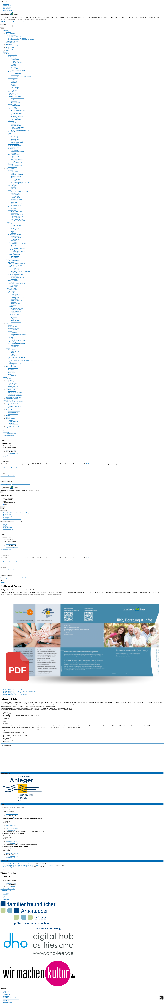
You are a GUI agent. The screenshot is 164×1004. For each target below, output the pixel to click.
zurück (2, 869)
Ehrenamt (10, 170)
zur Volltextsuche (7, 10)
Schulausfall (14, 332)
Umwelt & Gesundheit (14, 254)
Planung (10, 164)
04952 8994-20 (12, 825)
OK (1, 24)
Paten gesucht (14, 285)
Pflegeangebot (15, 345)
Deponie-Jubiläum (13, 93)
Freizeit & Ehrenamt (11, 168)
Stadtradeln (14, 153)
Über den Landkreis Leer (12, 426)
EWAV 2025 (11, 92)
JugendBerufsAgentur (16, 119)
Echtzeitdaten (14, 299)
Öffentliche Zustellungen (14, 36)
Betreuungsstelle (15, 227)
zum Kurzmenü (7, 8)
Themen (5, 52)
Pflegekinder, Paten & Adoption (16, 283)
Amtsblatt (8, 32)
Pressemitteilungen (9, 502)
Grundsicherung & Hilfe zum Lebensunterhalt (20, 360)
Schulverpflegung (13, 337)
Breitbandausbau (15, 105)
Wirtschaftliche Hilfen (16, 265)
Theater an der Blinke (16, 199)
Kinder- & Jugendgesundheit (18, 251)
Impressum (6, 996)
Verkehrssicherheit (16, 322)
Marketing (13, 177)
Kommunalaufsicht (13, 421)
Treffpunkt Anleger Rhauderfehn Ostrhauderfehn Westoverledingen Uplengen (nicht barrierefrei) (29, 865)
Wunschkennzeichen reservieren (12, 519)
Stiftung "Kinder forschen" (18, 277)
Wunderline (14, 305)
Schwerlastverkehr (16, 320)
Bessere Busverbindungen (18, 297)
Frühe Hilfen (14, 279)
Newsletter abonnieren (12, 388)
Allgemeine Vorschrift (16, 294)
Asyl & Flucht (11, 349)
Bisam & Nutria (15, 156)
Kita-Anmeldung (15, 273)
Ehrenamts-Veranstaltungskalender (20, 182)
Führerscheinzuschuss (17, 308)
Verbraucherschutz (13, 368)
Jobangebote (9, 44)
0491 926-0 (11, 450)
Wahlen (8, 428)
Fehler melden (7, 991)
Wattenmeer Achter (16, 205)
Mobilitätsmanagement (14, 145)
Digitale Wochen (15, 102)
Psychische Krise (15, 230)
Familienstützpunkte (13, 382)
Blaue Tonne (14, 61)
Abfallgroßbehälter (16, 73)
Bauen (10, 135)
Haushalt (10, 420)
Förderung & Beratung (17, 174)
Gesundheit (9, 222)
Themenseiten (8, 499)
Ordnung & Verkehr (11, 288)
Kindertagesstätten (16, 268)
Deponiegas (14, 82)
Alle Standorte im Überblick (8, 476)
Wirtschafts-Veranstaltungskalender (20, 130)
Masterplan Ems (12, 167)
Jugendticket (14, 329)
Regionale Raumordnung (17, 165)
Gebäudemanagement (12, 403)
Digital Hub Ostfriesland (14, 96)
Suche (10, 26)
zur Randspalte (7, 5)
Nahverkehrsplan (15, 303)
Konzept (13, 79)
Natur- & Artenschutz (13, 154)
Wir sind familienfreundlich (18, 110)
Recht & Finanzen (10, 418)
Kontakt (6, 501)
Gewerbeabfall (15, 75)
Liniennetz (13, 302)
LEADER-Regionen (13, 200)
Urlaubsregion (12, 210)
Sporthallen (14, 208)
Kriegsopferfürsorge (13, 362)
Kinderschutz (14, 276)
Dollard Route (14, 213)
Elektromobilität (12, 289)
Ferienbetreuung (10, 42)
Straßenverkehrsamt (13, 314)
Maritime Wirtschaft (16, 125)
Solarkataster (14, 150)
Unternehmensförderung (17, 127)
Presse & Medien (10, 47)
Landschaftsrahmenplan (17, 159)
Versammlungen (15, 312)
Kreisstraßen (11, 291)
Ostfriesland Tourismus (17, 216)
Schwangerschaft (15, 231)
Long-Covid (14, 245)
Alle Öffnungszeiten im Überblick (9, 468)
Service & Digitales (16, 118)
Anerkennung (14, 171)
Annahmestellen (12, 55)
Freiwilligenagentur (16, 176)
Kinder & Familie (10, 259)
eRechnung (6, 1000)
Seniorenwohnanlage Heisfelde (16, 343)
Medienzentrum (12, 326)
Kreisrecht (11, 423)
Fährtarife (13, 188)
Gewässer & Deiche (13, 144)
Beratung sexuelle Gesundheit (19, 243)
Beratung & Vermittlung (17, 113)
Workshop (13, 282)
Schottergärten (15, 139)
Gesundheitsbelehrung (17, 247)
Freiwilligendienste (13, 412)
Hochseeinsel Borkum (17, 214)
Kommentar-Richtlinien (9, 997)
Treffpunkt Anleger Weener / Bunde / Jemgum (15, 694)
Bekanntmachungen (11, 35)
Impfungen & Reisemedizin (18, 248)
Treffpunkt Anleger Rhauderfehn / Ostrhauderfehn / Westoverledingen (22, 691)
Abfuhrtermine (15, 59)
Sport (9, 207)
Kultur (9, 190)
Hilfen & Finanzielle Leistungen (16, 263)
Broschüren (14, 81)
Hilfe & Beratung (10, 380)
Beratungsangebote (16, 225)
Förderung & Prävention (14, 234)
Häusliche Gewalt (13, 385)
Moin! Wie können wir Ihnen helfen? (18, 490)
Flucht (12, 352)
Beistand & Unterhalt (13, 260)
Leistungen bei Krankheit (15, 363)
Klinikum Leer (12, 391)
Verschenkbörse (15, 69)
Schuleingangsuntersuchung (18, 334)
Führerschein (14, 317)
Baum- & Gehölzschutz (17, 162)
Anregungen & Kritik (6, 456)
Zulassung (13, 316)
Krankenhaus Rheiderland (15, 395)
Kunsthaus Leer (15, 196)
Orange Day (11, 408)
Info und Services (12, 78)
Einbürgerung (14, 355)
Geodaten (8, 378)
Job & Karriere (9, 409)
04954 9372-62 (12, 814)
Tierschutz (11, 371)
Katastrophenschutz (16, 311)
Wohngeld (11, 365)
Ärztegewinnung (15, 236)
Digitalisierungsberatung (17, 98)
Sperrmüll (13, 67)
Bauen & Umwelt (10, 131)
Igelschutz (13, 375)
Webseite (10, 830)
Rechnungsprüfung (13, 424)
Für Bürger (11, 56)
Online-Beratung (7, 1002)
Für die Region (15, 124)
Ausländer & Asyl (15, 351)
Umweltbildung (15, 87)
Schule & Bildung (10, 323)
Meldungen (11, 49)
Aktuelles (5, 30)
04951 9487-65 (12, 853)
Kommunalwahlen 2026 (12, 46)
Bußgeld (13, 319)
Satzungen (13, 85)
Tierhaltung (11, 369)
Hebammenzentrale (8, 435)
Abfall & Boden (12, 133)
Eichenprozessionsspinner (18, 158)
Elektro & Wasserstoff (16, 300)
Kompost (13, 64)
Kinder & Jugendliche (13, 250)
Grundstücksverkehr (13, 147)
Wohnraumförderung (16, 138)
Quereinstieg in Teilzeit (12, 41)
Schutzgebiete (14, 161)
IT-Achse (13, 99)
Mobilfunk (13, 107)
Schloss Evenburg (15, 197)
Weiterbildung (14, 181)
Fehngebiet (14, 202)
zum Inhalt (6, 4)
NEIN (5, 24)
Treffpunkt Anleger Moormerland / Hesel (14, 690)
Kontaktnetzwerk (15, 239)
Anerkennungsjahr (13, 414)
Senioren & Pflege (10, 339)
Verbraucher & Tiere (11, 366)
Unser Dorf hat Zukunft (17, 142)
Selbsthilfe (13, 233)
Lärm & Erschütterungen (17, 141)
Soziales (8, 348)
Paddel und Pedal (15, 217)
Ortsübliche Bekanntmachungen (17, 38)
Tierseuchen (11, 372)
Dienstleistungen (15, 173)
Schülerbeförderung (13, 328)
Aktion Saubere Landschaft (18, 70)
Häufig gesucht (4, 510)
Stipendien (14, 240)
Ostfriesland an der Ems (17, 204)
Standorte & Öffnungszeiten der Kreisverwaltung (16, 513)
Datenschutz (6, 994)
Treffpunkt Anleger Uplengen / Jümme (13, 693)
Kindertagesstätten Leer (17, 270)
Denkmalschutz (15, 136)
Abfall (7, 53)
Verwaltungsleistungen (12, 398)
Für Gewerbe (11, 72)
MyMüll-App (14, 65)
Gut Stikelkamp (15, 193)
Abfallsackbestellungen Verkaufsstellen (21, 76)
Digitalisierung (12, 104)
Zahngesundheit (15, 253)
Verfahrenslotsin (12, 286)
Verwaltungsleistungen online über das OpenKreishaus (15, 484)
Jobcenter (10, 112)
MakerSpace (14, 101)
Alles (5, 504)
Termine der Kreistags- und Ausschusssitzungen (21, 39)
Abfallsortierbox (15, 88)
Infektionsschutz (12, 242)
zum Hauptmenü (7, 7)
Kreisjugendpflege (13, 280)
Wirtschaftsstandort (16, 128)
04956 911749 (11, 841)
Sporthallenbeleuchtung (17, 151)
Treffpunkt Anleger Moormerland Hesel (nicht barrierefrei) (18, 867)
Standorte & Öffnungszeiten (13, 397)
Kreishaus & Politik (8, 400)
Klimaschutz (11, 148)
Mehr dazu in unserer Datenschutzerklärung (13, 22)
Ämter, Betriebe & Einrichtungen (14, 401)
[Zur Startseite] (9, 488)
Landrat (8, 417)
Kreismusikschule (15, 194)
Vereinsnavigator (15, 179)
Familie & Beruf (12, 108)
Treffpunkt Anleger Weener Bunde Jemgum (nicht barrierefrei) (19, 864)
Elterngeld (11, 262)
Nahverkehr (11, 293)
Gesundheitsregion (16, 237)
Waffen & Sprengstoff (16, 309)
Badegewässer (15, 256)
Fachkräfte (13, 122)
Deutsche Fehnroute (16, 211)
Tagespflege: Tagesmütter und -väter (20, 271)
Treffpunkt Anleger (13, 386)
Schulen (10, 331)
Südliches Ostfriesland (17, 219)
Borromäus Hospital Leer (15, 392)
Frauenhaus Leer (12, 383)
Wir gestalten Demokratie (17, 184)
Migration (13, 354)
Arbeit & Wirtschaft (11, 95)
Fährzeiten (13, 187)
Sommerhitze (14, 257)
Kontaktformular (12, 453)
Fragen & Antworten (13, 90)
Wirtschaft (11, 121)
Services (5, 377)
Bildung (10, 325)
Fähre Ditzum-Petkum (14, 185)
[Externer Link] (39, 987)
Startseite (5, 524)
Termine (8, 50)
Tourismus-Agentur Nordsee (18, 220)
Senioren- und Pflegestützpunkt (16, 340)
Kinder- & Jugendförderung (15, 274)
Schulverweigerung (16, 335)
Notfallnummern (10, 389)
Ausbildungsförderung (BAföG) (16, 357)
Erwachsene (11, 224)
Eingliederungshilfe (13, 359)
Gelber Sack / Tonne (16, 62)
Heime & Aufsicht (15, 228)
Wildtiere (10, 374)
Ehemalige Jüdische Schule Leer (19, 191)
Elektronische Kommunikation (11, 999)
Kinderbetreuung (12, 266)
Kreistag (8, 415)
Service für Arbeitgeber (17, 116)
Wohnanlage (14, 346)
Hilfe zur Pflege (12, 342)
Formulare (13, 84)
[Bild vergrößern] (22, 801)
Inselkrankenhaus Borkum (15, 394)
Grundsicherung (15, 115)
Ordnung (10, 306)
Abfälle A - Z (14, 58)
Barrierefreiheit (15, 296)
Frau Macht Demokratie (14, 406)
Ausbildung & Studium (14, 411)
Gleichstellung (9, 405)
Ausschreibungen (10, 33)
